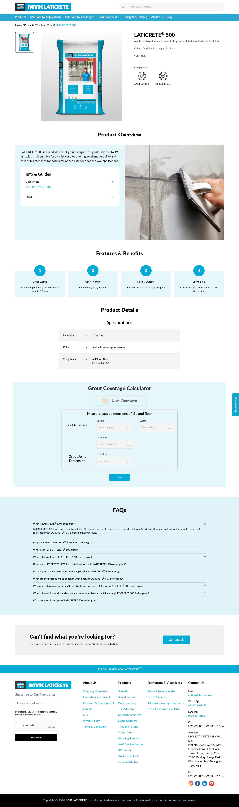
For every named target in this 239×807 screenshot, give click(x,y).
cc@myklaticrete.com (200, 695)
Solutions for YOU (109, 17)
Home (19, 25)
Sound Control (127, 697)
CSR (85, 715)
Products (20, 17)
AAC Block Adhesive (130, 744)
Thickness (102, 437)
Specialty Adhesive (129, 715)
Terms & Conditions (95, 726)
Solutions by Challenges (79, 17)
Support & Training (136, 17)
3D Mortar (124, 750)
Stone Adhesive (127, 720)
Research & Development (98, 703)
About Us (157, 17)
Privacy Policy (91, 720)
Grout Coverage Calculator (163, 709)
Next (119, 477)
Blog (169, 17)
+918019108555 (197, 705)
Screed (122, 691)
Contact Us (176, 639)
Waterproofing (127, 703)
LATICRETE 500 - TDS (38, 186)
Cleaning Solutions (129, 738)
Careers (87, 709)
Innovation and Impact (96, 697)
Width (143, 421)
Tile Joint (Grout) (45, 25)
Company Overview (95, 691)
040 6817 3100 (196, 716)
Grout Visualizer (157, 697)
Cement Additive (128, 762)
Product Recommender (161, 691)
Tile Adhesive (126, 709)
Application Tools (128, 756)
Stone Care (125, 732)
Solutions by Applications (45, 17)
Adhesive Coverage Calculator (165, 703)
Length (100, 421)
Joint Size (102, 454)
